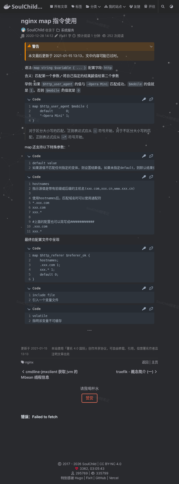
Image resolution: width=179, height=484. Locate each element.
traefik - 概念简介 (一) (134, 371)
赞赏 (89, 398)
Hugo (79, 478)
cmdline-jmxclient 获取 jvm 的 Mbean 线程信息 (49, 374)
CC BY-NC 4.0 (110, 464)
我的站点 (115, 6)
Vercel (113, 478)
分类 (93, 6)
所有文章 (60, 6)
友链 (136, 6)
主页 (154, 362)
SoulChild (35, 30)
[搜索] (163, 6)
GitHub (101, 478)
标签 (78, 6)
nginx (29, 362)
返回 (145, 362)
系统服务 (67, 30)
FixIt (89, 478)
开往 (151, 6)
